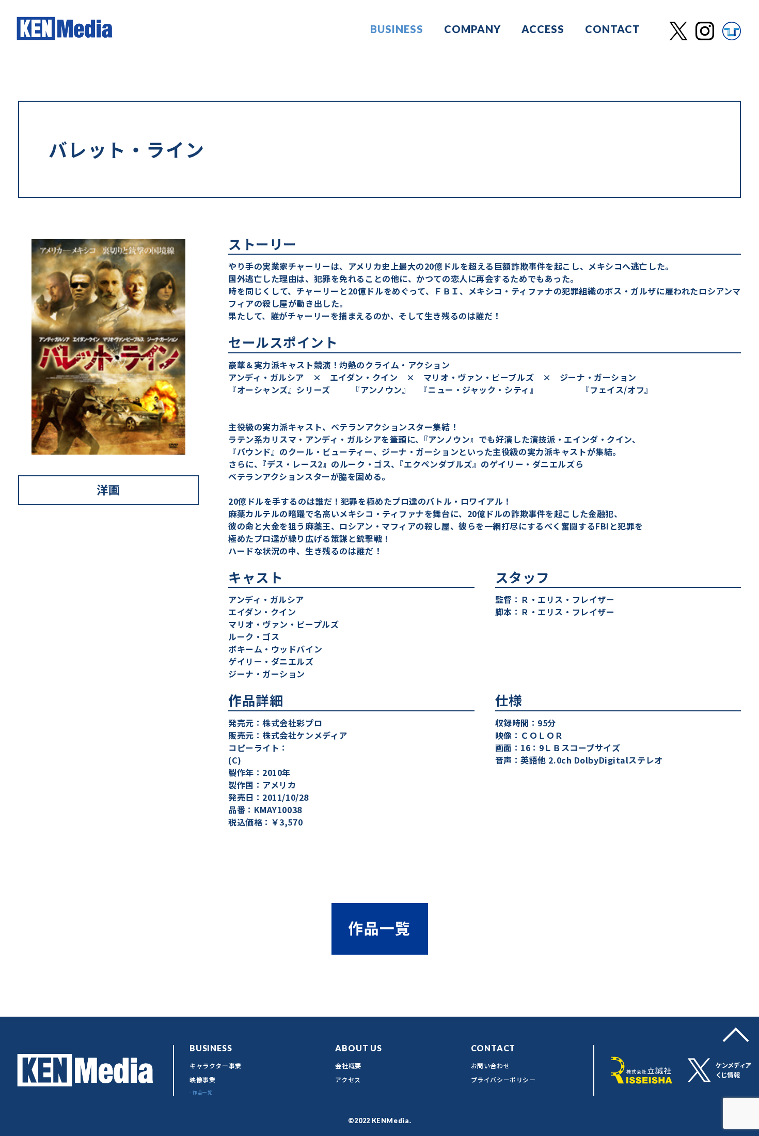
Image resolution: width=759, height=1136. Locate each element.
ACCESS (542, 29)
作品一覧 (379, 927)
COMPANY (472, 29)
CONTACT (612, 29)
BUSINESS (396, 29)
